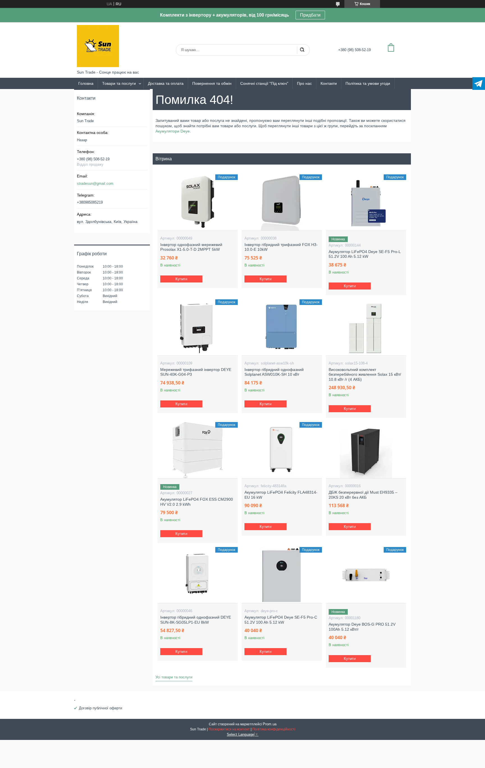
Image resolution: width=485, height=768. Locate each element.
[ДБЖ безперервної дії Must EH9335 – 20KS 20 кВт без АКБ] (366, 450)
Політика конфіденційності (273, 729)
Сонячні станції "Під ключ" (264, 83)
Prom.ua (269, 724)
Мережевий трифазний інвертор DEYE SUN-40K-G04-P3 (195, 372)
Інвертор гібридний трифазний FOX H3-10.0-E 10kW (281, 247)
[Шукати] (302, 50)
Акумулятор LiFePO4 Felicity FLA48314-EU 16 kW (280, 495)
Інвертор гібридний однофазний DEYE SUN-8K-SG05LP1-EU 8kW (195, 620)
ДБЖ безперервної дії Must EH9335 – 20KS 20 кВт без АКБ (363, 495)
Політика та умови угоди (368, 83)
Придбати (310, 15)
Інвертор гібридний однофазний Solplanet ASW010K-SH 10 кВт (274, 372)
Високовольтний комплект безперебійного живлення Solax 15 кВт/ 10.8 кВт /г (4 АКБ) (365, 374)
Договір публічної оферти (100, 708)
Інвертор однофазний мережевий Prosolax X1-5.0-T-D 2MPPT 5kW (191, 247)
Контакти (329, 83)
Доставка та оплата (166, 83)
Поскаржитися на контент (229, 729)
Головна (85, 83)
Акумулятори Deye (172, 131)
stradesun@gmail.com (95, 183)
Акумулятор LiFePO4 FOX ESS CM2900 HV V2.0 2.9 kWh (196, 502)
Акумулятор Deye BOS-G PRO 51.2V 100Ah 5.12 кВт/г (362, 627)
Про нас (304, 83)
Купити (181, 279)
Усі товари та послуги (173, 677)
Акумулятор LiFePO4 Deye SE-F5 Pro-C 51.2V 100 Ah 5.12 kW (280, 620)
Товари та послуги (119, 83)
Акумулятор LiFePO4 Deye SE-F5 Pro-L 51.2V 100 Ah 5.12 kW (365, 254)
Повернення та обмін (212, 83)
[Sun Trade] (98, 46)
